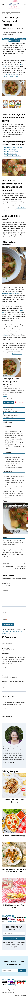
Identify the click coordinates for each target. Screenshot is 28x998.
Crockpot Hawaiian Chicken (13, 147)
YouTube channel (17, 354)
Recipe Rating (6, 583)
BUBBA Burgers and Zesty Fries (14, 906)
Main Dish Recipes (15, 12)
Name (4, 612)
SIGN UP (14, 938)
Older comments (7, 643)
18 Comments (20, 30)
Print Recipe (14, 40)
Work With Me (15, 990)
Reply (4, 667)
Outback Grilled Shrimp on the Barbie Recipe (14, 870)
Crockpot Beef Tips (10, 150)
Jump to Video (21, 39)
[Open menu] (24, 5)
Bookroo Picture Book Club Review (20, 566)
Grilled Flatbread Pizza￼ (14, 836)
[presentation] (14, 785)
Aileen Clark (6, 28)
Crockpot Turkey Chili (11, 152)
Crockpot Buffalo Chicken (12, 156)
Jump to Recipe (8, 39)
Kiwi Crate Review (7, 565)
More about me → (8, 762)
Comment (5, 590)
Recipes (8, 12)
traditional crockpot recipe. (10, 293)
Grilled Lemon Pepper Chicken (14, 801)
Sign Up (22, 970)
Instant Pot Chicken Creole (10, 76)
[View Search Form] (3, 4)
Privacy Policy (6, 990)
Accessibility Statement (8, 992)
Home (3, 12)
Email (4, 619)
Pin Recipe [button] (20, 402)
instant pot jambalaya (12, 74)
